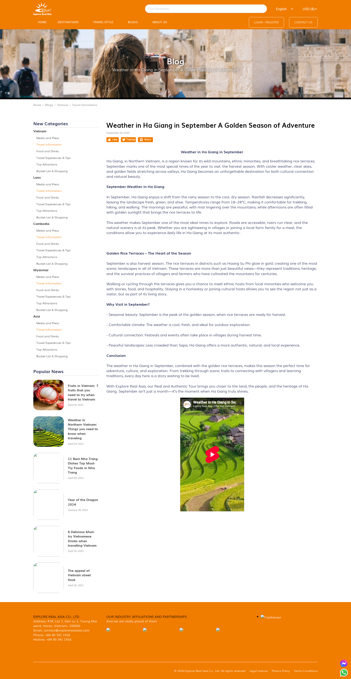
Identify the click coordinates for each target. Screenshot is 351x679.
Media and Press (47, 138)
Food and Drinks (47, 151)
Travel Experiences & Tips (53, 158)
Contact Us (303, 22)
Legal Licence (258, 671)
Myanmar (41, 269)
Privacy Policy (281, 671)
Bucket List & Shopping (52, 171)
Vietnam (62, 105)
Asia (36, 316)
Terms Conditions (306, 671)
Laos (37, 177)
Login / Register (266, 22)
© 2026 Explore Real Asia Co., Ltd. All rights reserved (209, 671)
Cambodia (41, 223)
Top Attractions (46, 164)
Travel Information (84, 105)
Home (37, 105)
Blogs (49, 105)
